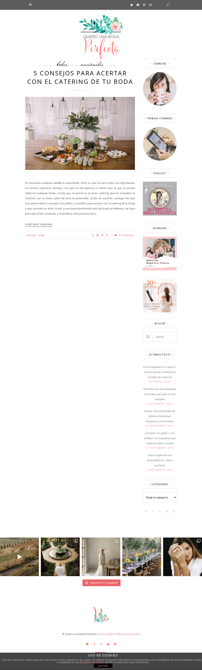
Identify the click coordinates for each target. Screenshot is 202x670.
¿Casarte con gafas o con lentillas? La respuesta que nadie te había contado (160, 438)
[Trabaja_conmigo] (160, 159)
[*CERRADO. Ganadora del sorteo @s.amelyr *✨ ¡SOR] (182, 557)
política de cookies (94, 662)
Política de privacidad (127, 634)
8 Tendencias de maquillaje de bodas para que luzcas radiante (159, 394)
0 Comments (126, 235)
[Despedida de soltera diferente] (160, 269)
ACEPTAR (103, 666)
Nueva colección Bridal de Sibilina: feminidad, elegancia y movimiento (159, 416)
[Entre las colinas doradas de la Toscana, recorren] (19, 557)
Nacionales (92, 63)
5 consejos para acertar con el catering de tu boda (80, 77)
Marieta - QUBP (36, 235)
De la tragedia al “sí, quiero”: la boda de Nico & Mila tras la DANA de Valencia (160, 372)
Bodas (62, 63)
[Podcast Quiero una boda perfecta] (160, 214)
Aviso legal (105, 634)
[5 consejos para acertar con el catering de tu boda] (80, 133)
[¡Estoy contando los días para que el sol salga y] (141, 557)
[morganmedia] (101, 624)
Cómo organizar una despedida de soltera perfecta (160, 460)
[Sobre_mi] (160, 104)
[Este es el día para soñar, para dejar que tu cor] (60, 557)
